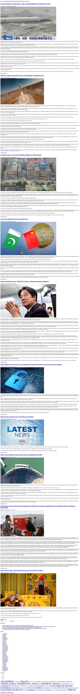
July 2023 (4, 662)
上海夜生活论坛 (56, 683)
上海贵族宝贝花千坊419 (24, 685)
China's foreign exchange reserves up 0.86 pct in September (17, 416)
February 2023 (5, 667)
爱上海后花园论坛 (48, 689)
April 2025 (4, 643)
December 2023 (5, 658)
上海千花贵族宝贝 (69, 681)
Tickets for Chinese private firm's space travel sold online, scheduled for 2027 (22, 75)
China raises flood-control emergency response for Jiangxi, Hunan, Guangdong (16, 629)
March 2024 (5, 655)
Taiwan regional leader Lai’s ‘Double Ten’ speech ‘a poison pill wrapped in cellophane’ (24, 281)
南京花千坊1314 (47, 685)
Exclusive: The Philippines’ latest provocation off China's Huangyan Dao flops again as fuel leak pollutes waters (22, 627)
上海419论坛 (24, 681)
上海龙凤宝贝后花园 (39, 685)
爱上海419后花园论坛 (6, 689)
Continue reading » (3, 73)
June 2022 (4, 670)
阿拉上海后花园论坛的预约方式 (61, 689)
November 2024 (5, 648)
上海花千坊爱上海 (5, 685)
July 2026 (4, 634)
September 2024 (5, 650)
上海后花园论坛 (45, 683)
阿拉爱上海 (72, 690)
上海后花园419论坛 (23, 683)
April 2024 (4, 654)
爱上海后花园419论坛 (39, 689)
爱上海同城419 (31, 689)
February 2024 (5, 656)
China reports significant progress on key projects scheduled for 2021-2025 (21, 454)
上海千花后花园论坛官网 (60, 681)
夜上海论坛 (38, 688)
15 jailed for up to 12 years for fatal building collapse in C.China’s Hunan (20, 155)
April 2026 (4, 637)
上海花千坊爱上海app (15, 685)
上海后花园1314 (35, 683)
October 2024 (5, 649)
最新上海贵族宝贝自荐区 (59, 687)
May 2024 (4, 653)
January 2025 (5, 646)
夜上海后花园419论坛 (6, 687)
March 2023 (5, 666)
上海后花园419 (12, 683)
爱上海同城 (25, 689)
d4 (13, 457)
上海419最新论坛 (16, 681)
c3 (12, 6)
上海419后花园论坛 (7, 681)
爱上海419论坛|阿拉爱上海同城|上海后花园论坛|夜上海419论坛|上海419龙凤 (14, 1)
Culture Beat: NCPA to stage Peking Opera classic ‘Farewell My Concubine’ (21, 570)
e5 (15, 6)
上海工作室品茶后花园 (65, 683)
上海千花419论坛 (45, 681)
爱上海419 (76, 687)
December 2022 (5, 668)
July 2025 (4, 640)
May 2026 (4, 636)
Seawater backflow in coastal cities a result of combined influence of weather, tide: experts (25, 4)
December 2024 (5, 647)
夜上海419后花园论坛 (56, 685)
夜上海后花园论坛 (16, 687)
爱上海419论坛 (18, 690)
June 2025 (4, 641)
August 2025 (5, 639)
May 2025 (4, 642)
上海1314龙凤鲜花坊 (38, 681)
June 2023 (4, 663)
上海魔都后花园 (32, 685)
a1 (10, 6)
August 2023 (5, 661)
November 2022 (5, 669)
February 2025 (5, 645)
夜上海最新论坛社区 (30, 687)
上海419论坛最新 (31, 681)
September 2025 (5, 638)
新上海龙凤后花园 (46, 687)
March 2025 (5, 644)
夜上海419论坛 (68, 686)
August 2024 (5, 651)
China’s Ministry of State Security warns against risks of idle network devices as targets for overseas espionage (31, 364)
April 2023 (4, 665)
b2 (11, 6)
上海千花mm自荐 (52, 681)
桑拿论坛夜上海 (68, 687)
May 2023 (4, 664)
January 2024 (5, 657)
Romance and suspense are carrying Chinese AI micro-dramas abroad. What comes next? (18, 625)
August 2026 (5, 633)
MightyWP (12, 693)
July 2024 (4, 652)
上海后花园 (4, 683)
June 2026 (4, 635)
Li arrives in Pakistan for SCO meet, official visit (14, 219)
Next (2, 620)
